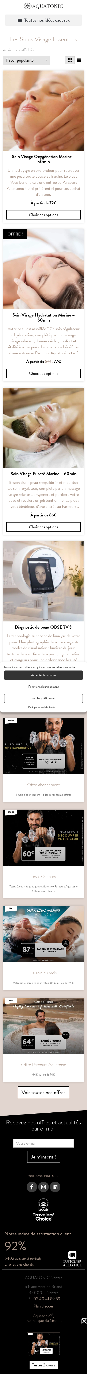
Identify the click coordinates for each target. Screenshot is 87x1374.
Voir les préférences (43, 698)
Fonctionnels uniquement (43, 686)
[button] (84, 1321)
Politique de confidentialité (41, 707)
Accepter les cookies (43, 675)
